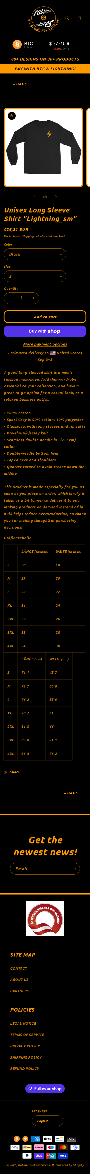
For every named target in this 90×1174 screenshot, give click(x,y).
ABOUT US (19, 979)
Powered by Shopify (70, 1165)
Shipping (28, 236)
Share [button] (15, 771)
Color (8, 244)
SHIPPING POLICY (26, 1057)
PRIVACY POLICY (25, 1045)
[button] (10, 17)
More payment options (45, 343)
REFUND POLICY (24, 1068)
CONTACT (18, 968)
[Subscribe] (74, 869)
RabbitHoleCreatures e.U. (36, 1165)
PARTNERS (19, 990)
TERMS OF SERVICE (27, 1034)
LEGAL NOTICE (23, 1023)
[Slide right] (56, 196)
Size (7, 266)
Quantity (11, 288)
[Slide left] (34, 196)
